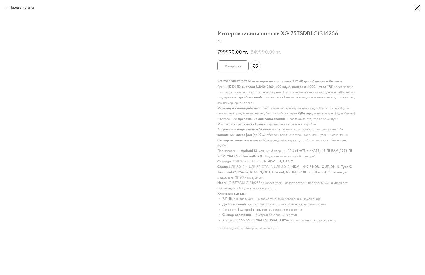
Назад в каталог (22, 7)
